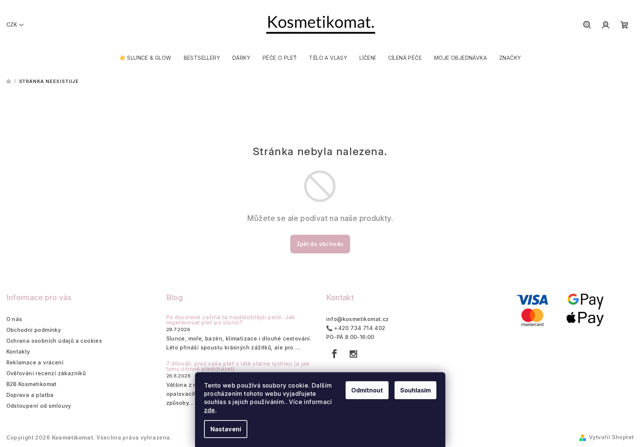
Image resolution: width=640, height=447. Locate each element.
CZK (11, 24)
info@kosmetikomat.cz (357, 319)
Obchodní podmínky (33, 330)
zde (209, 410)
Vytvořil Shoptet (611, 437)
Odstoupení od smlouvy (38, 406)
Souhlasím (415, 390)
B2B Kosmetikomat (31, 384)
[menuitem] (145, 58)
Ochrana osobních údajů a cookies (54, 340)
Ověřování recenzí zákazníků (46, 373)
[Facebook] (334, 354)
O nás (14, 319)
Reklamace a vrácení (35, 362)
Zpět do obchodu (320, 244)
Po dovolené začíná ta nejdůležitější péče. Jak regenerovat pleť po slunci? (230, 320)
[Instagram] (353, 354)
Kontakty (18, 351)
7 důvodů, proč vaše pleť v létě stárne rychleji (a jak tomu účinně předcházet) (238, 366)
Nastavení (225, 429)
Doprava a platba (30, 395)
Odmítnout (367, 390)
